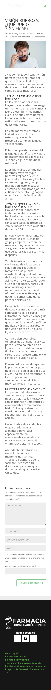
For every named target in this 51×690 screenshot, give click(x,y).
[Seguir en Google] (25, 638)
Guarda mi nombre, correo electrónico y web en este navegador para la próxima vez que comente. (24, 557)
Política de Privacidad (17, 659)
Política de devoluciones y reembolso (25, 666)
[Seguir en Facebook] (17, 638)
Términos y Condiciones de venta (23, 662)
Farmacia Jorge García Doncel (22, 33)
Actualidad (16, 36)
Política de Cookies (15, 656)
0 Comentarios (38, 36)
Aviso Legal (11, 653)
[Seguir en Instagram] (33, 638)
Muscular (26, 36)
